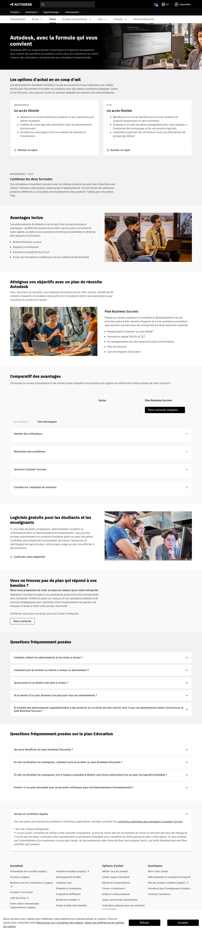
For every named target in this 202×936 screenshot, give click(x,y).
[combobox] (67, 4)
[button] (101, 434)
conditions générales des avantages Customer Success (150, 821)
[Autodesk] (21, 4)
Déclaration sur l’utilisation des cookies (59, 922)
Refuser (144, 922)
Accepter (183, 922)
